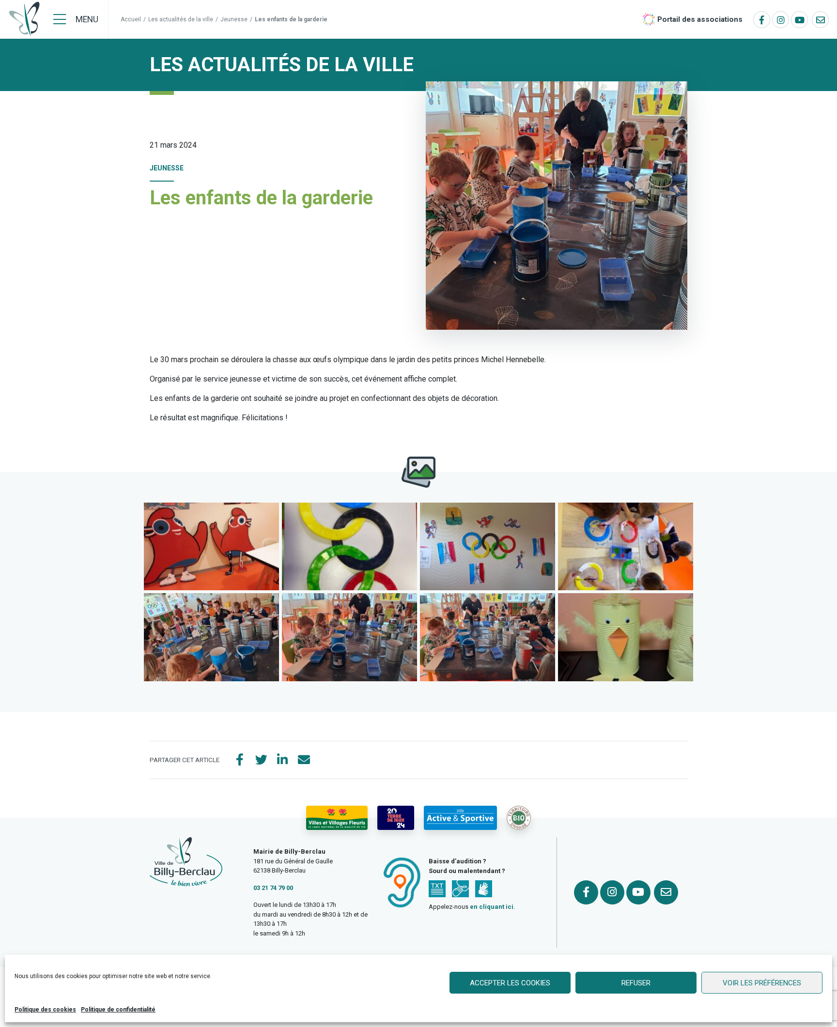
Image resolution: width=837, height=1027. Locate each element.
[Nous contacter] (820, 19)
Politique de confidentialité (118, 1009)
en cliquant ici (491, 906)
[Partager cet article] (303, 760)
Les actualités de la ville (180, 19)
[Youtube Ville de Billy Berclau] (799, 19)
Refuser (636, 983)
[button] (211, 546)
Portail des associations (700, 19)
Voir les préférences (762, 983)
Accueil (131, 19)
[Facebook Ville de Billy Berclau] (761, 19)
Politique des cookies (45, 1009)
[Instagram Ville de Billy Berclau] (780, 19)
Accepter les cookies (510, 983)
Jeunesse (234, 19)
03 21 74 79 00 (273, 887)
